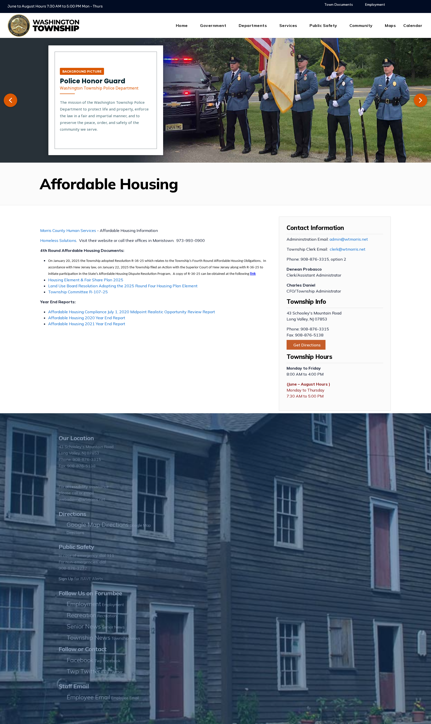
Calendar (412, 25)
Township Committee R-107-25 (78, 291)
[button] (10, 100)
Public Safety (323, 25)
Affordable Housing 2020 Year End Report (86, 317)
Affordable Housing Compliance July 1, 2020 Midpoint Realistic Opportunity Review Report (131, 311)
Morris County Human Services (68, 230)
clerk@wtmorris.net (347, 249)
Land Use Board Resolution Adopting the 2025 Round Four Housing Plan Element (123, 285)
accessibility (76, 486)
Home (182, 25)
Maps (390, 25)
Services (288, 25)
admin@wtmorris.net (348, 239)
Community (361, 25)
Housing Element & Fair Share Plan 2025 (85, 279)
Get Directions (307, 344)
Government (213, 25)
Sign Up (66, 578)
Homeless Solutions (58, 240)
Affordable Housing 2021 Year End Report (86, 323)
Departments (253, 25)
